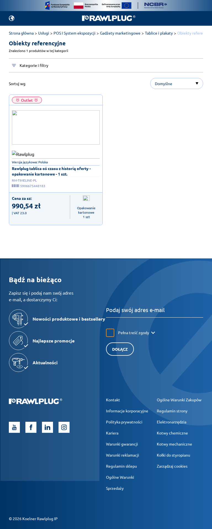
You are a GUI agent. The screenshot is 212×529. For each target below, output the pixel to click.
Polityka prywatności (124, 421)
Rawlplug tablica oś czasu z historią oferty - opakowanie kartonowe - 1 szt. (51, 171)
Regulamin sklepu (121, 465)
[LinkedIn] (47, 427)
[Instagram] (64, 427)
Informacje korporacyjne (127, 410)
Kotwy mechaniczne (174, 443)
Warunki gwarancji (122, 443)
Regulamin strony (172, 410)
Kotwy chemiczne (172, 432)
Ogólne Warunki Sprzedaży (120, 483)
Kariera (112, 432)
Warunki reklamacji (122, 454)
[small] (55, 127)
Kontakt (113, 399)
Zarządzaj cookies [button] (172, 465)
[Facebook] (30, 427)
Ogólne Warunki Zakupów (179, 399)
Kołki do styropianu (173, 454)
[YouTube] (14, 427)
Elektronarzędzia (171, 421)
